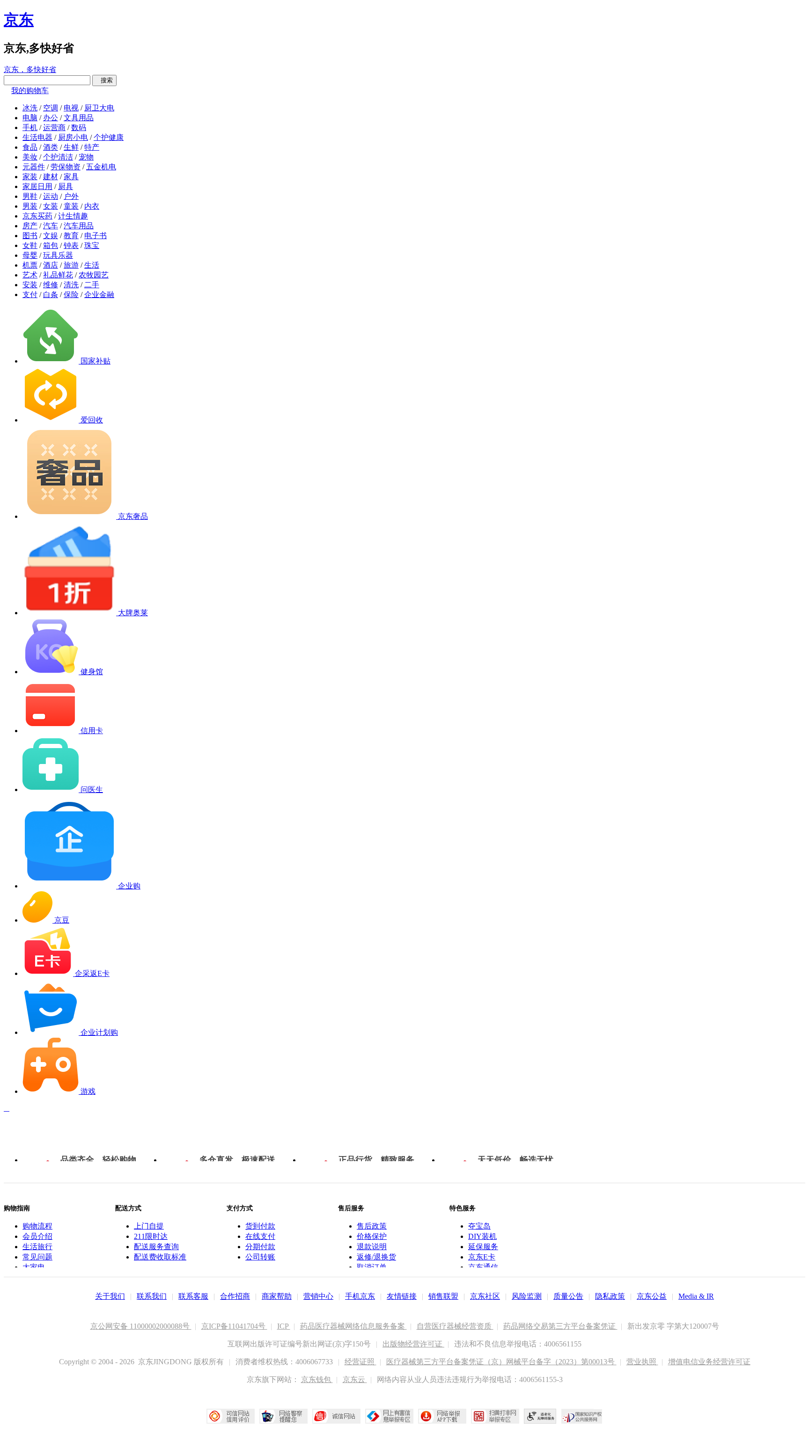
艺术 (29, 275)
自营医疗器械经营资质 (455, 1326)
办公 (50, 118)
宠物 (86, 157)
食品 (29, 147)
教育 (71, 236)
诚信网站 (336, 1416)
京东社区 (485, 1296)
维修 (50, 285)
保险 (71, 294)
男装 (29, 206)
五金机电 (101, 167)
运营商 (54, 127)
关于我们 (110, 1296)
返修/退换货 (376, 1257)
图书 (29, 236)
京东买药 (37, 216)
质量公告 (568, 1296)
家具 (71, 177)
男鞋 (29, 196)
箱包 (50, 245)
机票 (29, 265)
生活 (91, 265)
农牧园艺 (94, 275)
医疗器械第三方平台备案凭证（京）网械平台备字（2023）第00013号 (501, 1362)
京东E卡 (481, 1257)
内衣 (91, 206)
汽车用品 (79, 226)
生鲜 (71, 147)
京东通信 (483, 1267)
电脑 (29, 118)
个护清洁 (58, 157)
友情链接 (402, 1296)
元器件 (33, 167)
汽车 (50, 226)
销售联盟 (443, 1296)
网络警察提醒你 (283, 1416)
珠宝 (91, 245)
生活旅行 (37, 1247)
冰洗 (29, 108)
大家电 (33, 1267)
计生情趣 (73, 216)
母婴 (29, 255)
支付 (29, 294)
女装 (50, 206)
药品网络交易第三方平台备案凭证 (560, 1326)
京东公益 (652, 1296)
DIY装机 (482, 1236)
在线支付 (260, 1236)
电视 (71, 108)
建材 (50, 177)
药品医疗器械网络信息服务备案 (353, 1326)
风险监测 (527, 1296)
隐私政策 (610, 1296)
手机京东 (360, 1296)
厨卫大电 (99, 108)
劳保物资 (66, 167)
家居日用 (37, 186)
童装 (71, 206)
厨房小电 (73, 137)
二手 (91, 285)
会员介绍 (37, 1236)
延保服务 (483, 1247)
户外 (71, 196)
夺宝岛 (479, 1226)
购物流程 (37, 1226)
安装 (29, 285)
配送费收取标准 (160, 1257)
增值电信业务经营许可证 (709, 1362)
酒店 (50, 265)
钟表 (71, 245)
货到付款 (260, 1226)
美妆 (29, 157)
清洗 (71, 285)
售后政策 (372, 1226)
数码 (78, 127)
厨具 (65, 186)
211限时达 (151, 1236)
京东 (19, 19)
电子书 (95, 236)
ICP (283, 1326)
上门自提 (149, 1226)
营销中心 (318, 1296)
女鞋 (29, 245)
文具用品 (79, 118)
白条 (50, 294)
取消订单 (372, 1267)
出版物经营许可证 (413, 1344)
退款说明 (372, 1247)
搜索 (104, 80)
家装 (29, 177)
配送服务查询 (156, 1247)
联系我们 (152, 1296)
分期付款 (260, 1247)
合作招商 (235, 1296)
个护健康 (109, 137)
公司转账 (260, 1257)
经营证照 (360, 1362)
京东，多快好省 (30, 69)
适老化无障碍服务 (540, 1416)
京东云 (355, 1379)
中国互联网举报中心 (389, 1416)
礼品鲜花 (58, 275)
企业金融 (99, 294)
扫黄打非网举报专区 (495, 1416)
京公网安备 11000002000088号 (140, 1326)
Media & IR (696, 1296)
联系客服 (193, 1296)
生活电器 (37, 137)
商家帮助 (277, 1296)
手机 (29, 127)
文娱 (50, 236)
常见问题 (37, 1257)
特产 (91, 147)
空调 (50, 108)
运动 (50, 196)
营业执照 (642, 1362)
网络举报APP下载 (442, 1416)
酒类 (50, 147)
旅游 (71, 265)
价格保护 (372, 1236)
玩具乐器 (58, 255)
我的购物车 (30, 91)
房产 (29, 226)
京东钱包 (317, 1379)
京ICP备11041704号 (234, 1326)
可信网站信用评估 (230, 1416)
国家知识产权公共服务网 (582, 1416)
